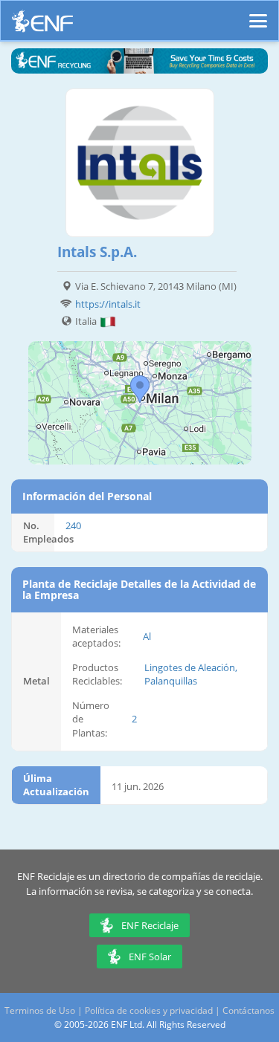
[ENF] (42, 25)
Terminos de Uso (39, 1010)
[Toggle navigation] (258, 14)
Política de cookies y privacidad (149, 1010)
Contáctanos (248, 1010)
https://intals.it (108, 304)
